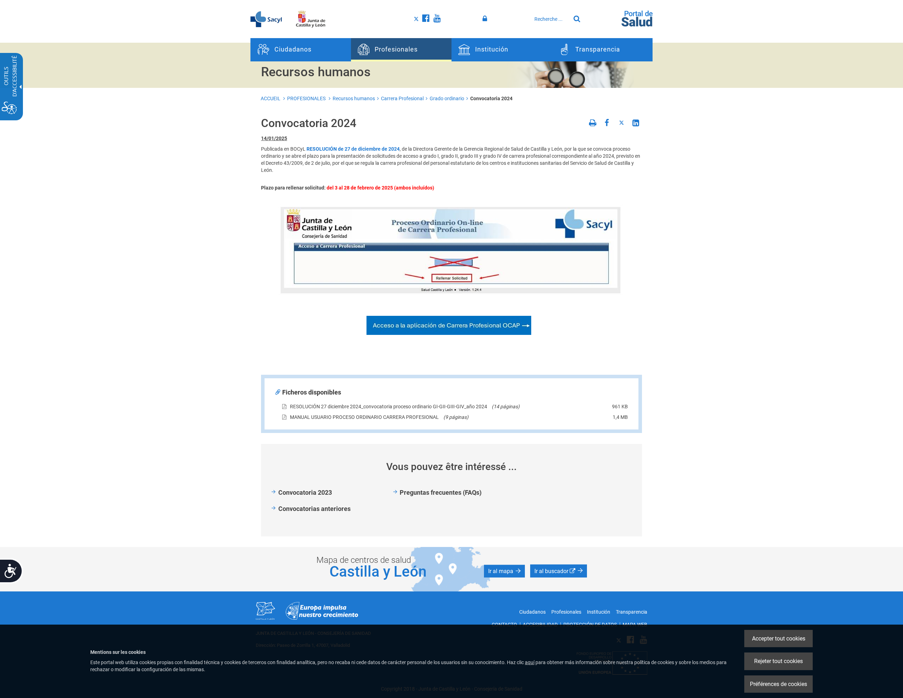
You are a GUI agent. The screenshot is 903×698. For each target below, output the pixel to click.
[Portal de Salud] (637, 18)
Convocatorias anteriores (314, 508)
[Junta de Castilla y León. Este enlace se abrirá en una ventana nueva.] (310, 19)
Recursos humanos (354, 98)
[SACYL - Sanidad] (266, 19)
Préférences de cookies (778, 684)
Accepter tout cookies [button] (778, 638)
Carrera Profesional (402, 98)
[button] (504, 571)
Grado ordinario (447, 98)
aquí (529, 662)
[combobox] (550, 19)
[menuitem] (300, 49)
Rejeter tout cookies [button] (778, 661)
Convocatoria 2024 (491, 98)
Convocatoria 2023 (305, 492)
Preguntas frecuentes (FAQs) (440, 492)
